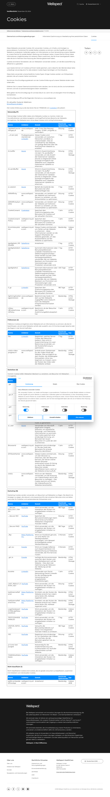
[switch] (45, 410)
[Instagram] (28, 789)
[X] (95, 52)
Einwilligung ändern (15, 104)
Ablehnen (30, 417)
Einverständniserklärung (39, 768)
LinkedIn (24, 139)
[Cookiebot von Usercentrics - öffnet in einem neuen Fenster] (84, 378)
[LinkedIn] (90, 52)
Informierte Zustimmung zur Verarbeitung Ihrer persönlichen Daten (65, 36)
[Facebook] (86, 52)
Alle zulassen (80, 417)
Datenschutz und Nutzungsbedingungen (21, 37)
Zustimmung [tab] (29, 384)
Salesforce (25, 243)
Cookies (94, 36)
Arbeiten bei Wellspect (13, 766)
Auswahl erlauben (55, 417)
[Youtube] (23, 789)
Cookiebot (53, 108)
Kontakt (9, 770)
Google (24, 547)
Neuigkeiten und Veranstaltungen (17, 773)
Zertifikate (35, 771)
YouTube (24, 508)
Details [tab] (55, 384)
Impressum (35, 778)
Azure (23, 151)
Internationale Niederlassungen (65, 772)
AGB (33, 775)
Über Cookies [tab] (81, 384)
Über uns (9, 763)
